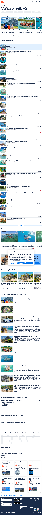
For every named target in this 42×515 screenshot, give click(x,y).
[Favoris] (33, 1)
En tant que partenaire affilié (36, 505)
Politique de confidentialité (23, 502)
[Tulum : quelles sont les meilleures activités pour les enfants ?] (40, 419)
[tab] (7, 433)
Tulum (10, 449)
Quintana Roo (10, 495)
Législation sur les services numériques (23, 507)
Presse (30, 503)
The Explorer (31, 507)
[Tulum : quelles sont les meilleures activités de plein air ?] (40, 422)
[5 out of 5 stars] (7, 464)
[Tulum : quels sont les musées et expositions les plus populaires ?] (40, 426)
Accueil (2, 495)
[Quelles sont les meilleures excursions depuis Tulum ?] (40, 415)
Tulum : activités (15, 495)
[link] (21, 47)
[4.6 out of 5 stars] (3, 459)
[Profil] (39, 1)
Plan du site (21, 508)
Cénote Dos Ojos (4, 405)
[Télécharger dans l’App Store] (17, 503)
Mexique (5, 495)
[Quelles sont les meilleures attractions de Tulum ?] (40, 400)
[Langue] (36, 1)
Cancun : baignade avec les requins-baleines (20, 462)
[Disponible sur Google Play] (17, 500)
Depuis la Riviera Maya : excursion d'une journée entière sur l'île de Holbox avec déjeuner (7, 462)
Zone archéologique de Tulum (6, 406)
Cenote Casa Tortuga (5, 404)
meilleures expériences (20, 449)
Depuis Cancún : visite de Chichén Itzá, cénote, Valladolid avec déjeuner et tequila (20, 479)
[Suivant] (40, 281)
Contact (21, 499)
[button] (21, 47)
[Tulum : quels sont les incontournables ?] (40, 412)
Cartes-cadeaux (31, 505)
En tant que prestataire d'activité (37, 500)
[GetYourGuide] (2, 1)
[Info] (5, 43)
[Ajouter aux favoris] (16, 18)
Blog (30, 502)
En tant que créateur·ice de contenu (37, 502)
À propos (31, 499)
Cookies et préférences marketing (24, 503)
